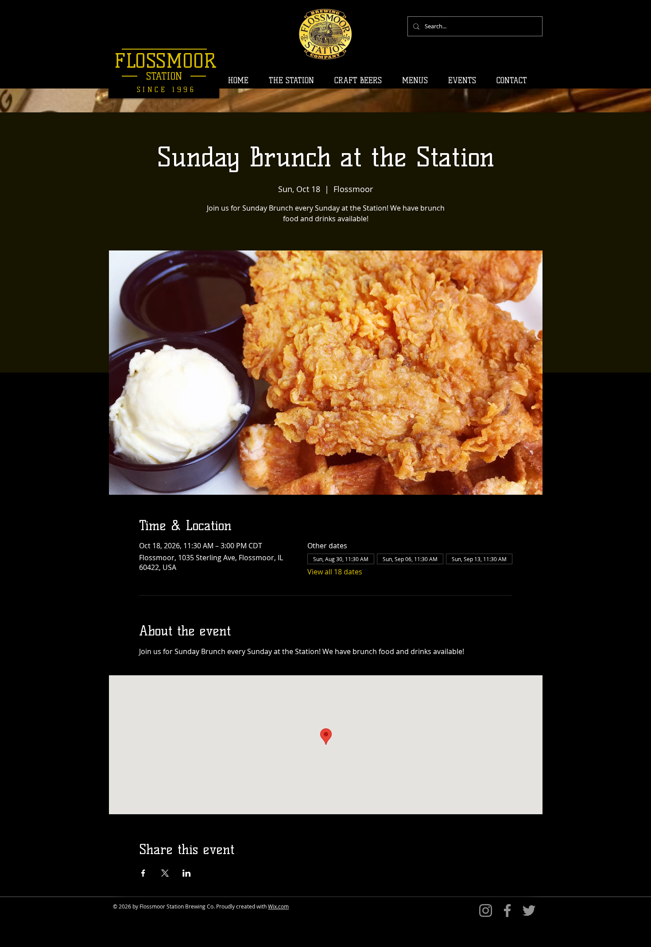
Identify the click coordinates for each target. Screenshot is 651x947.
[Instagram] (485, 910)
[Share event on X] (165, 873)
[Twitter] (529, 910)
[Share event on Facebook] (143, 873)
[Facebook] (507, 910)
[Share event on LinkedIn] (186, 873)
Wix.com (278, 906)
